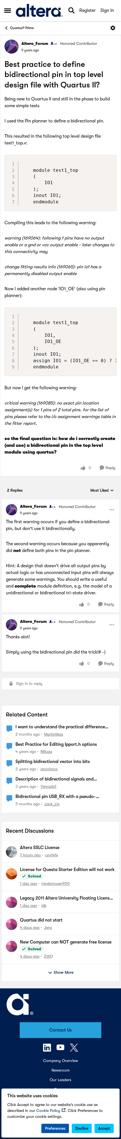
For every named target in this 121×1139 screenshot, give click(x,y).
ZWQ (48, 956)
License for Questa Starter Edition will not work (67, 869)
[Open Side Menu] (7, 10)
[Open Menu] (113, 28)
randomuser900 (55, 883)
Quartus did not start (41, 920)
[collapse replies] (60, 502)
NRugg (46, 751)
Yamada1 (48, 786)
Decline (81, 1128)
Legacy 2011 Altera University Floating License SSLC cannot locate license (66, 898)
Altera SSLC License (39, 847)
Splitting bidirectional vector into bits (52, 761)
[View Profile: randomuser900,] (11, 873)
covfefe (51, 855)
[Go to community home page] (39, 10)
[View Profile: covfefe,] (11, 851)
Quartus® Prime (22, 28)
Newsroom (60, 1070)
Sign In (107, 10)
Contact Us (60, 1030)
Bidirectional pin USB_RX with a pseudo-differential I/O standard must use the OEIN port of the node (63, 797)
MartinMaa (53, 734)
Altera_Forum (34, 43)
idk (43, 905)
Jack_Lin (52, 804)
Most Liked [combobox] (102, 490)
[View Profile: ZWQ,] (11, 946)
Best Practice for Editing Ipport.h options (56, 744)
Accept (104, 1128)
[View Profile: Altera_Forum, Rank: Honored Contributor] (12, 46)
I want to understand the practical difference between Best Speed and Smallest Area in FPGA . (63, 727)
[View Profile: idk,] (11, 902)
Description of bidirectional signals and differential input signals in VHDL (54, 779)
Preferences (55, 1128)
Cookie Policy (48, 1110)
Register (87, 10)
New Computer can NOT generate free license (65, 942)
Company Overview (60, 1060)
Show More (63, 972)
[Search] (71, 10)
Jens (48, 927)
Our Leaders (60, 1080)
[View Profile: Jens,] (11, 924)
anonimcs (49, 769)
